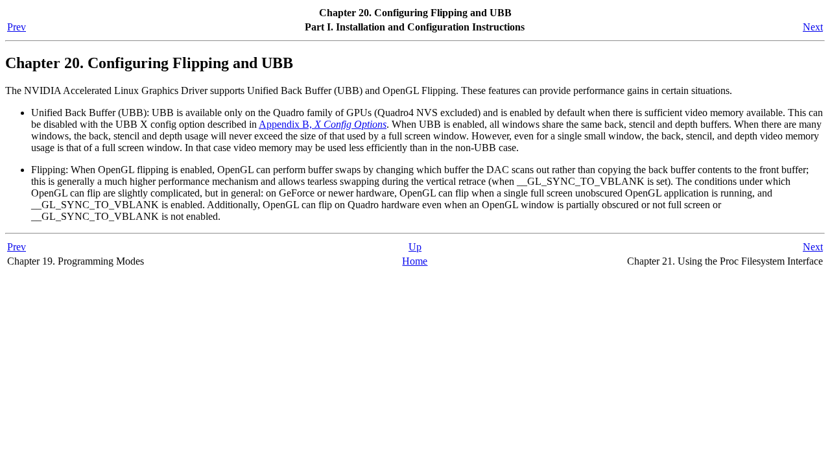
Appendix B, (322, 124)
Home (414, 261)
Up (415, 246)
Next (813, 26)
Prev (16, 26)
